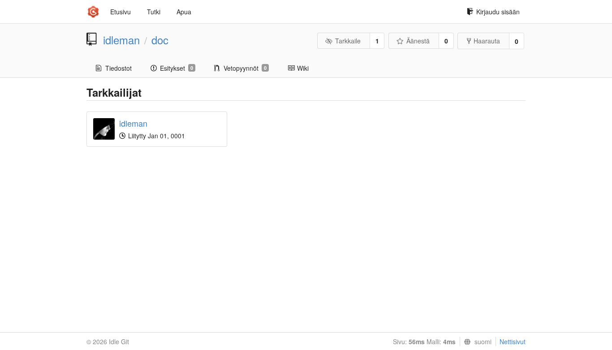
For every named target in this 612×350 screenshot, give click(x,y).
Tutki (153, 11)
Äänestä (418, 40)
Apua (184, 11)
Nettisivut (513, 341)
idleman (121, 39)
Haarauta (487, 40)
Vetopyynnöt (245, 68)
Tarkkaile (348, 40)
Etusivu (120, 11)
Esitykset (176, 68)
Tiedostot (118, 68)
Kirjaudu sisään (498, 11)
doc (159, 39)
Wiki (303, 68)
